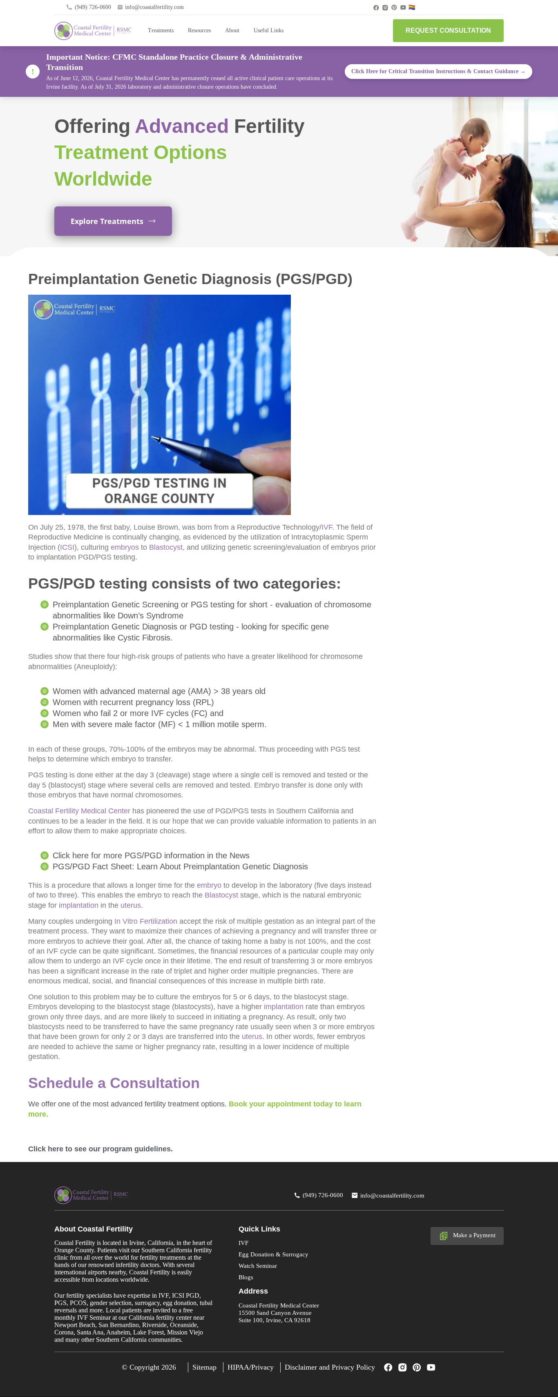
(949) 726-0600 (93, 7)
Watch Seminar (258, 1266)
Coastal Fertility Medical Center (79, 811)
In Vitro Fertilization (145, 921)
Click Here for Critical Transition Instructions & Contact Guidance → (438, 71)
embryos (125, 547)
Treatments (161, 30)
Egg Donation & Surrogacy (273, 1254)
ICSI (67, 547)
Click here (45, 1149)
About (232, 30)
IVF (326, 527)
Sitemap (204, 1367)
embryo (209, 885)
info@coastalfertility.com (154, 7)
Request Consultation (448, 30)
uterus (131, 905)
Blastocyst (166, 547)
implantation (78, 905)
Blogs (246, 1277)
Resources (199, 30)
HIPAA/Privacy (251, 1367)
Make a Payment (474, 1235)
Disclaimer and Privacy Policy (330, 1367)
